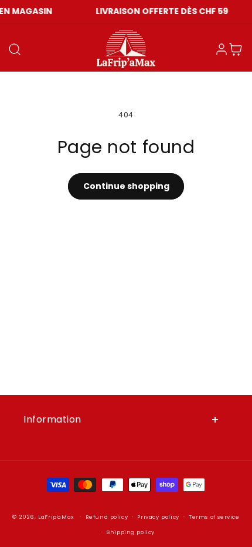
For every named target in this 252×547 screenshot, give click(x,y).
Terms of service (214, 517)
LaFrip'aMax (57, 517)
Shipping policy (131, 532)
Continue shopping (126, 186)
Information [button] (52, 419)
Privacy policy (158, 517)
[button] (15, 49)
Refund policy (107, 517)
